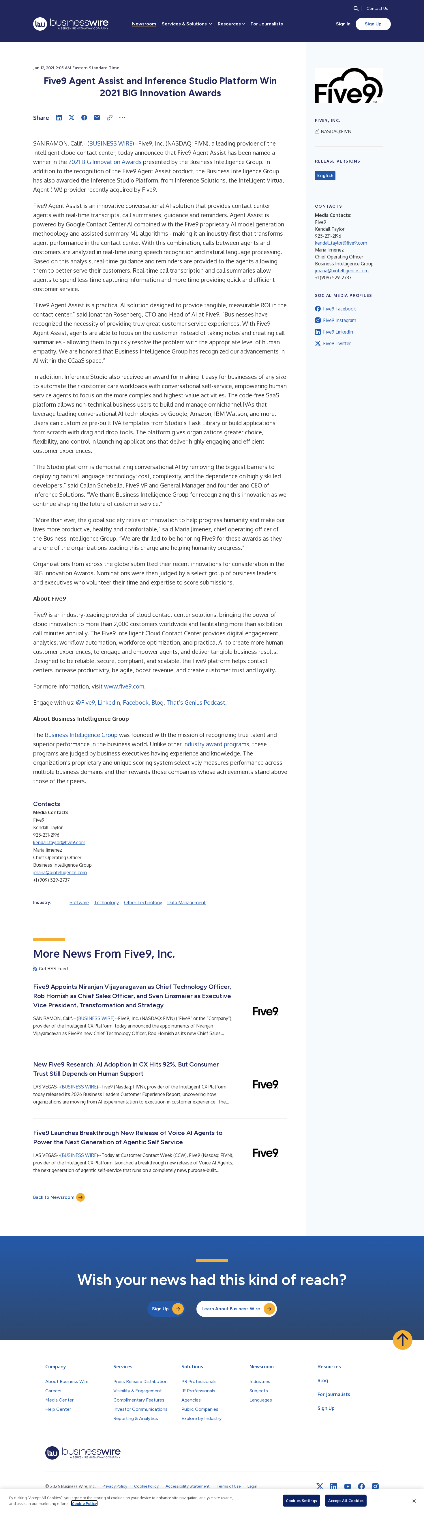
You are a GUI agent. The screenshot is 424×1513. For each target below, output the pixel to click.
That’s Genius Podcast (195, 702)
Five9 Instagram (339, 320)
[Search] (356, 8)
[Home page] (70, 24)
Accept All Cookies (345, 1500)
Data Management (186, 902)
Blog (157, 702)
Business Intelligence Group (81, 734)
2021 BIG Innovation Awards (105, 161)
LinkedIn (109, 702)
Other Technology (143, 902)
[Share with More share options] (122, 117)
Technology (106, 902)
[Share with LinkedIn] (58, 117)
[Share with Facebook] (84, 117)
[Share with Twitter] (71, 117)
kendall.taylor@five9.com (59, 842)
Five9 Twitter (337, 343)
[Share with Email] (97, 117)
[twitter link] (319, 1486)
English (325, 175)
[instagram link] (375, 1486)
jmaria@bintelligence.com (60, 872)
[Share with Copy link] (109, 117)
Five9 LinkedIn (338, 332)
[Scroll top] (402, 1340)
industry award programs (216, 744)
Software (79, 902)
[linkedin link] (333, 1486)
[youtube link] (347, 1486)
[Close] (414, 1501)
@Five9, (86, 702)
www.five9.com (124, 686)
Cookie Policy (84, 1503)
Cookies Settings (301, 1500)
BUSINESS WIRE (110, 143)
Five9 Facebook (339, 309)
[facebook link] (361, 1486)
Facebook (136, 702)
